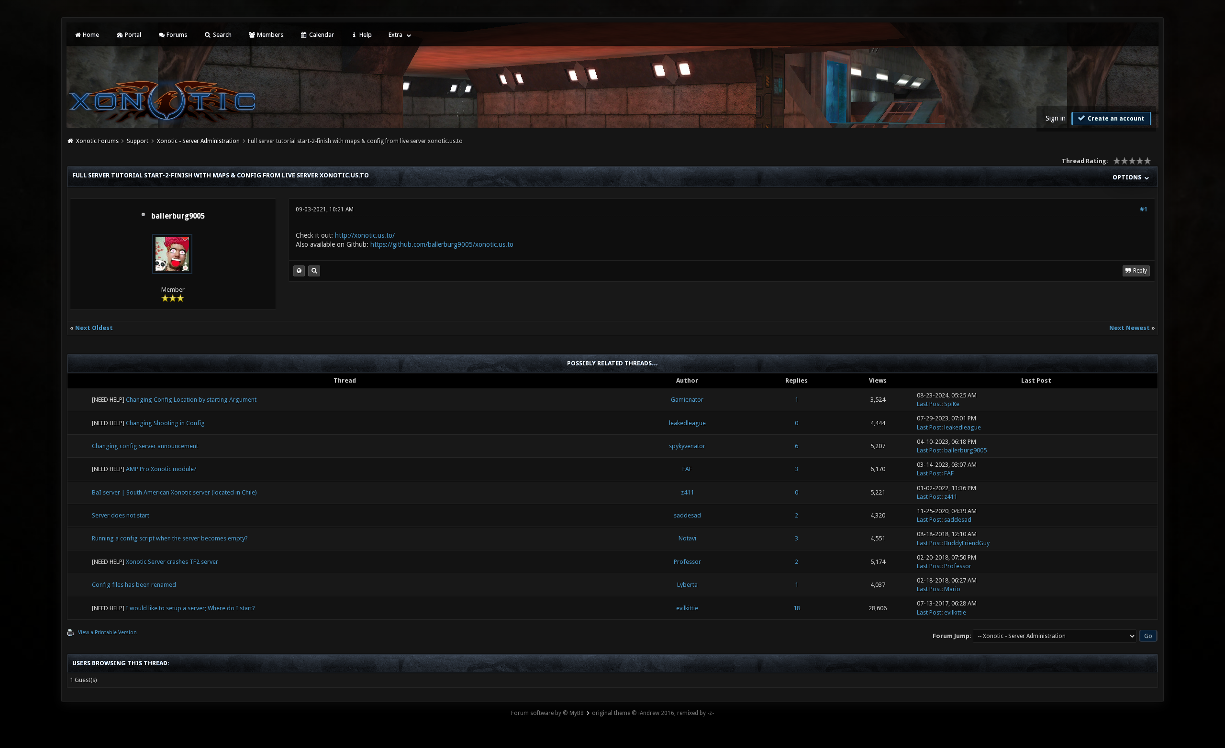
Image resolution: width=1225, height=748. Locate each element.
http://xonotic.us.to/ (365, 235)
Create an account (1115, 118)
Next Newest (1129, 327)
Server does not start (120, 515)
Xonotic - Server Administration (198, 141)
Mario (952, 589)
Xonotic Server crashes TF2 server (172, 561)
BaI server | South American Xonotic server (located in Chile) (174, 492)
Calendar (321, 34)
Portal (132, 34)
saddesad (687, 515)
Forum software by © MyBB (547, 713)
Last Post (929, 403)
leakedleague (687, 423)
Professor (687, 561)
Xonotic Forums (97, 141)
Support (137, 141)
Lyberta (687, 584)
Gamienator (687, 399)
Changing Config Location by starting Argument (191, 399)
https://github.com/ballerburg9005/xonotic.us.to (441, 244)
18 (796, 608)
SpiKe (951, 403)
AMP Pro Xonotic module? (161, 469)
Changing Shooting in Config (165, 423)
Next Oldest (94, 327)
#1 (1143, 209)
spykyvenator (687, 446)
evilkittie (687, 608)
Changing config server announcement (145, 446)
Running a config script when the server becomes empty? (170, 538)
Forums (176, 34)
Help (365, 34)
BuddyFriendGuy (967, 543)
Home (90, 34)
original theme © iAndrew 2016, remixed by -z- (653, 713)
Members (269, 34)
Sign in (1056, 118)
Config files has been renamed (134, 584)
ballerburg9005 (177, 216)
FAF (687, 469)
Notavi (687, 538)
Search (222, 34)
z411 (687, 492)
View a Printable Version (107, 632)
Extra (395, 34)
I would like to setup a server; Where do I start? (190, 608)
